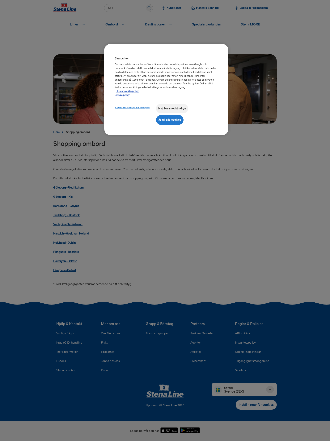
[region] (166, 89)
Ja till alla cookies (170, 119)
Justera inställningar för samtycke (132, 107)
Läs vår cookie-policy (127, 91)
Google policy (122, 95)
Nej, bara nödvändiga (172, 108)
